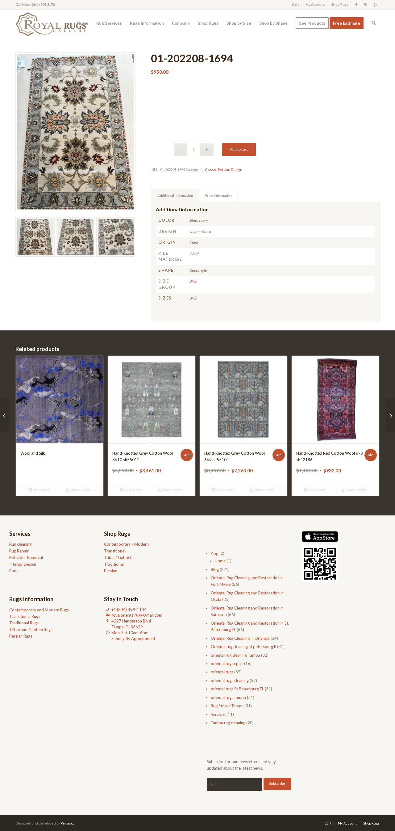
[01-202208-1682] (390, 415)
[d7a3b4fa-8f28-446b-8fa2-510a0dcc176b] (52, 23)
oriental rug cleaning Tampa (235, 655)
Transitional (114, 550)
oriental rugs (222, 671)
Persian (110, 570)
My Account (315, 4)
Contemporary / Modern (126, 544)
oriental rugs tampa (228, 697)
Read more (41, 490)
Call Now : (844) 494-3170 (35, 4)
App (214, 553)
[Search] (374, 23)
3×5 (193, 281)
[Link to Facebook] (356, 4)
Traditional (114, 564)
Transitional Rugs (24, 616)
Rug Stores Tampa (227, 705)
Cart (295, 4)
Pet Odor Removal (26, 557)
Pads (13, 570)
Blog (215, 569)
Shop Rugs (339, 4)
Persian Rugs (20, 636)
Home (220, 560)
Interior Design (22, 564)
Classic (211, 169)
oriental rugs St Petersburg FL (237, 688)
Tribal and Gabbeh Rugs (30, 629)
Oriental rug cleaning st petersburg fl (243, 646)
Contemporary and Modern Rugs (39, 609)
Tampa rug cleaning (228, 722)
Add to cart (239, 149)
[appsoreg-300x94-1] (319, 536)
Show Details (80, 490)
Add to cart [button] (132, 490)
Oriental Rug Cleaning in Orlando (240, 638)
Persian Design (230, 169)
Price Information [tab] (218, 195)
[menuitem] (295, 4)
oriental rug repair (227, 663)
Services (218, 714)
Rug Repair (19, 550)
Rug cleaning (20, 544)
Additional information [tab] (175, 195)
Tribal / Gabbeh (118, 557)
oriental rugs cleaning (230, 680)
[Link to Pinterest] (365, 4)
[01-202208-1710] (5, 415)
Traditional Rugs (24, 622)
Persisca (68, 823)
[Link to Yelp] (375, 4)
